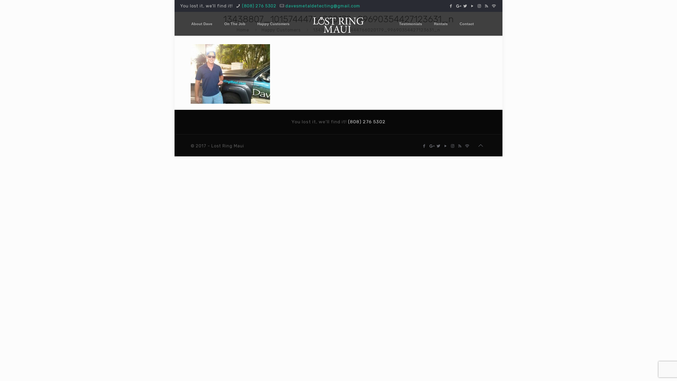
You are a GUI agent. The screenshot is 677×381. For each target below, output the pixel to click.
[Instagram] (479, 6)
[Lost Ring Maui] (339, 25)
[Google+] (458, 6)
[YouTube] (472, 6)
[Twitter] (465, 6)
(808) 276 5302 (259, 5)
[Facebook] (451, 6)
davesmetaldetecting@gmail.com (322, 5)
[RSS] (487, 6)
